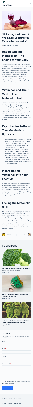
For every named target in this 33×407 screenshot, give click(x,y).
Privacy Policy (18, 403)
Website (4, 356)
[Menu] (30, 3)
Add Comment (6, 364)
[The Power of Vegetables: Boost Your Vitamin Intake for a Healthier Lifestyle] (16, 257)
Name (4, 341)
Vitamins (15, 45)
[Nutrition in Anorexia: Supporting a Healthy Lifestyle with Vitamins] (16, 283)
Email (4, 349)
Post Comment (8, 388)
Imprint (4, 403)
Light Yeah (7, 5)
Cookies (10, 403)
